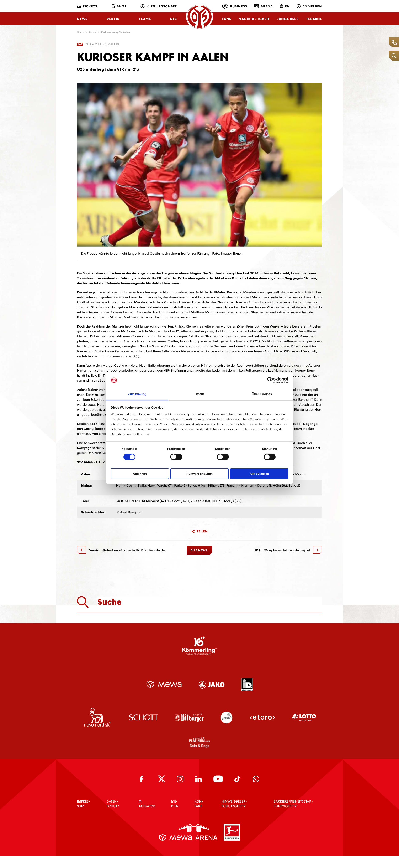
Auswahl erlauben (199, 473)
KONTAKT (198, 803)
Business (238, 6)
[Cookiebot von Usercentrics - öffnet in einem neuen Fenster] (270, 380)
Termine (314, 19)
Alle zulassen (259, 473)
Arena (267, 6)
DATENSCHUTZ (112, 803)
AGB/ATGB (147, 806)
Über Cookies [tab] (262, 394)
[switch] (176, 457)
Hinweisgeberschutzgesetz (234, 803)
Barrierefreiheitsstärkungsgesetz (293, 803)
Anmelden (312, 6)
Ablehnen (140, 473)
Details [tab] (200, 394)
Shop (122, 6)
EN (287, 6)
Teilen (202, 531)
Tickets (90, 6)
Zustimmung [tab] (137, 394)
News (82, 19)
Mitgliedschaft (161, 6)
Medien (175, 803)
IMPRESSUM (83, 803)
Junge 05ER (288, 19)
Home (80, 32)
